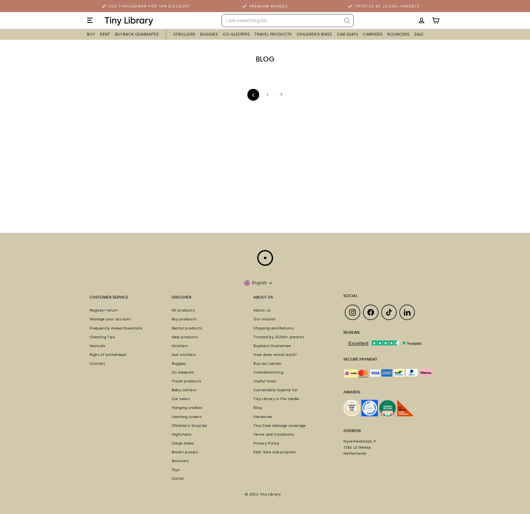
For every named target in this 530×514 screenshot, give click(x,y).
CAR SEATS (347, 34)
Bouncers (180, 461)
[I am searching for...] (347, 20)
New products (185, 337)
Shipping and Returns (273, 328)
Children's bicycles (189, 426)
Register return (104, 310)
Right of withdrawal (108, 355)
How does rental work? (275, 355)
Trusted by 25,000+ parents (278, 337)
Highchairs (182, 434)
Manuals (98, 346)
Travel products (187, 381)
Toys (176, 470)
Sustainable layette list (275, 390)
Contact (97, 363)
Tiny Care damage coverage (279, 426)
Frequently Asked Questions (116, 328)
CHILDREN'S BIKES (314, 34)
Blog (257, 408)
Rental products (187, 328)
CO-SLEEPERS (236, 34)
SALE (419, 34)
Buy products (184, 319)
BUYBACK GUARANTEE (137, 34)
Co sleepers (183, 372)
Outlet (178, 478)
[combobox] (288, 20)
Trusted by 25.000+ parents (387, 6)
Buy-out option (267, 363)
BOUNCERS (398, 34)
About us (262, 310)
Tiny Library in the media (276, 399)
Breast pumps (185, 452)
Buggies (179, 363)
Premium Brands (269, 6)
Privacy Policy (266, 443)
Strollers (180, 346)
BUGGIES (209, 34)
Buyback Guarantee (272, 346)
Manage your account (110, 319)
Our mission (264, 319)
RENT (105, 34)
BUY (91, 34)
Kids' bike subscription (274, 452)
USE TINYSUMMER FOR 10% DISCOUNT (150, 6)
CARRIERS (372, 34)
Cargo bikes (183, 443)
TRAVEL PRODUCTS (273, 34)
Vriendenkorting (268, 372)
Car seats (181, 399)
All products (183, 310)
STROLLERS (184, 34)
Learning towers (187, 417)
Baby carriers (184, 390)
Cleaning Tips (102, 337)
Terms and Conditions (273, 434)
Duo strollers (184, 355)
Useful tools (264, 381)
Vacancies (262, 417)
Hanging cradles (187, 408)
